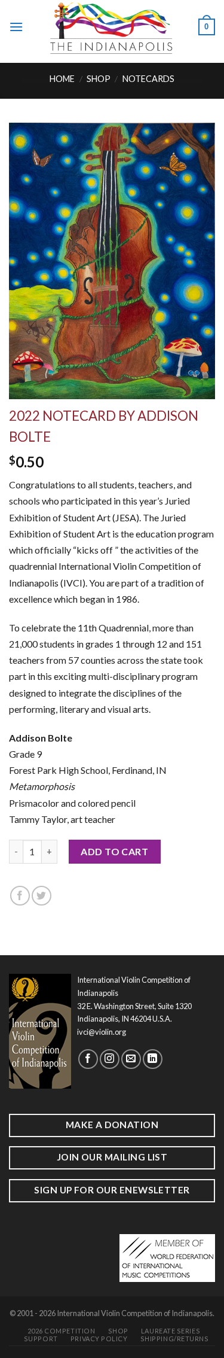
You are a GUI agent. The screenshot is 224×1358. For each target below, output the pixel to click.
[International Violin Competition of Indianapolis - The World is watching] (110, 27)
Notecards (148, 79)
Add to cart (114, 851)
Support (41, 1338)
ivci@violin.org (101, 1032)
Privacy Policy (99, 1338)
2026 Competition (61, 1331)
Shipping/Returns (174, 1338)
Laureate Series (170, 1331)
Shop (99, 79)
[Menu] (16, 26)
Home (62, 79)
